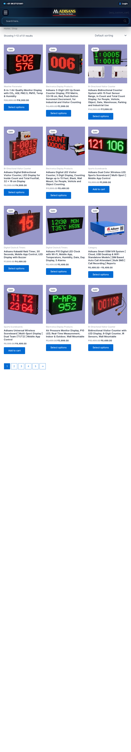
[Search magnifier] (125, 21)
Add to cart (99, 189)
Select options (16, 107)
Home (7, 28)
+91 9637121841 (13, 3)
